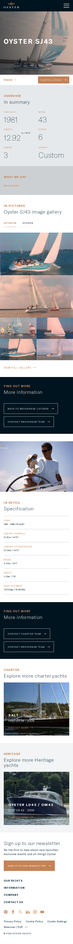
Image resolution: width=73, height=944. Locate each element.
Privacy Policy (12, 921)
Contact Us (13, 902)
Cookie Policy (34, 921)
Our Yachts (13, 880)
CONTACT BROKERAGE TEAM (27, 646)
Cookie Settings (57, 921)
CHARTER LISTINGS (51, 80)
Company (11, 895)
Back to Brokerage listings (29, 408)
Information (14, 887)
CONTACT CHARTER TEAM (25, 633)
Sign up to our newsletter (27, 865)
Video (8, 79)
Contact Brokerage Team (27, 421)
